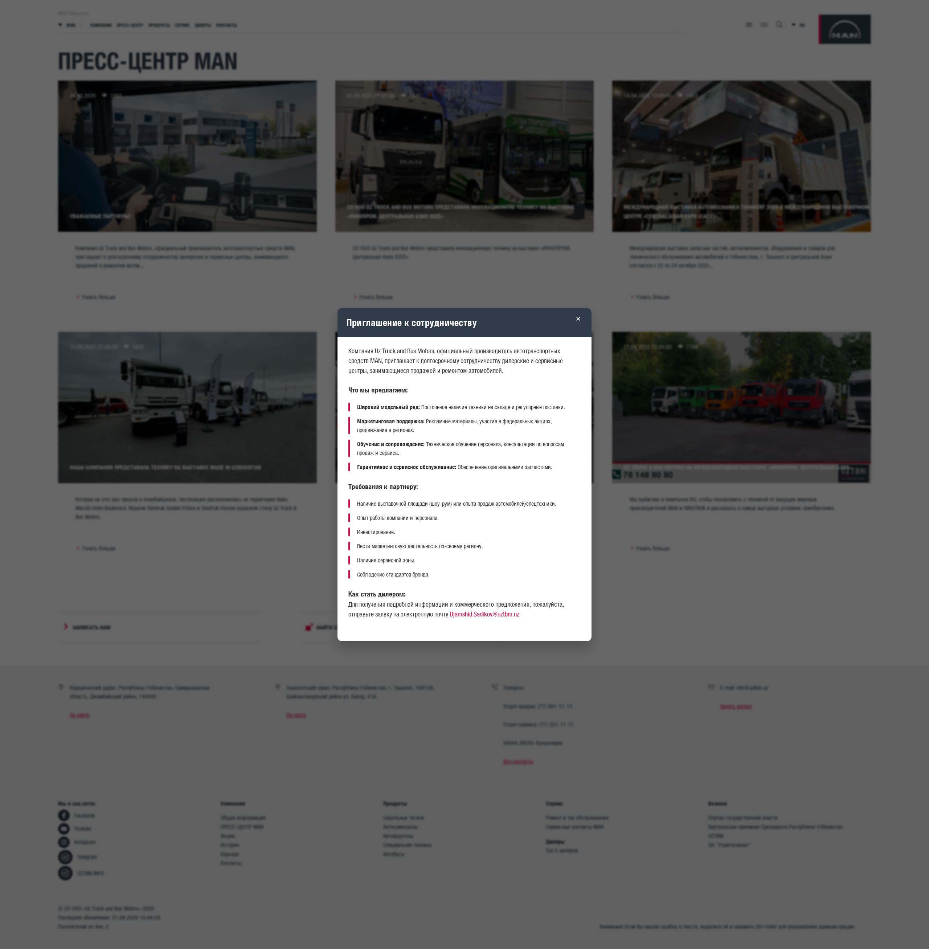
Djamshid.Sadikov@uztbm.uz (484, 614)
